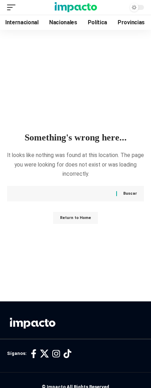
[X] (44, 354)
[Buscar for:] (67, 193)
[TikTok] (67, 354)
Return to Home (75, 217)
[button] (13, 7)
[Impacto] (75, 7)
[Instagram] (56, 354)
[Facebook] (33, 354)
